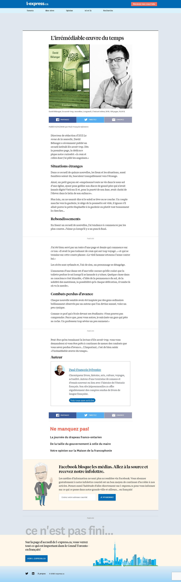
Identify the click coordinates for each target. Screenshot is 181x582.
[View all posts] (82, 400)
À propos (41, 573)
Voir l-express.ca (36, 558)
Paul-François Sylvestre (85, 369)
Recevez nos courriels (144, 4)
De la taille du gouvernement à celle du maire (80, 444)
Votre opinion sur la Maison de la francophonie (81, 451)
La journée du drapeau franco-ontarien (76, 437)
